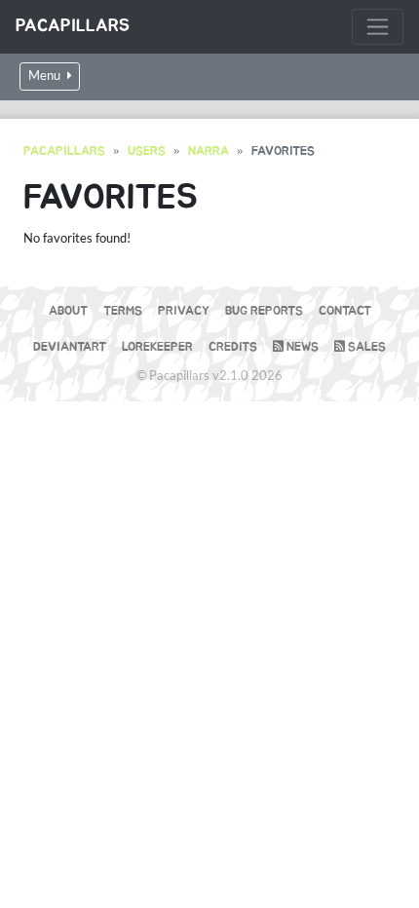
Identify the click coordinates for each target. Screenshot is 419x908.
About (68, 311)
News (301, 347)
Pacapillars (73, 26)
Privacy (184, 311)
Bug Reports (264, 311)
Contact (345, 311)
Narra (208, 151)
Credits (233, 347)
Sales (365, 347)
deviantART (69, 347)
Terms (122, 311)
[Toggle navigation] (377, 27)
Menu (45, 75)
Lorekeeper (157, 347)
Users (147, 151)
